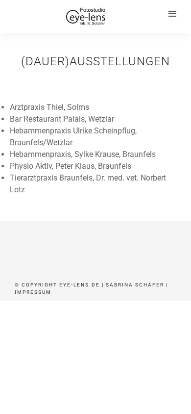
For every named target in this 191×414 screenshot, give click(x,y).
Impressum (33, 292)
